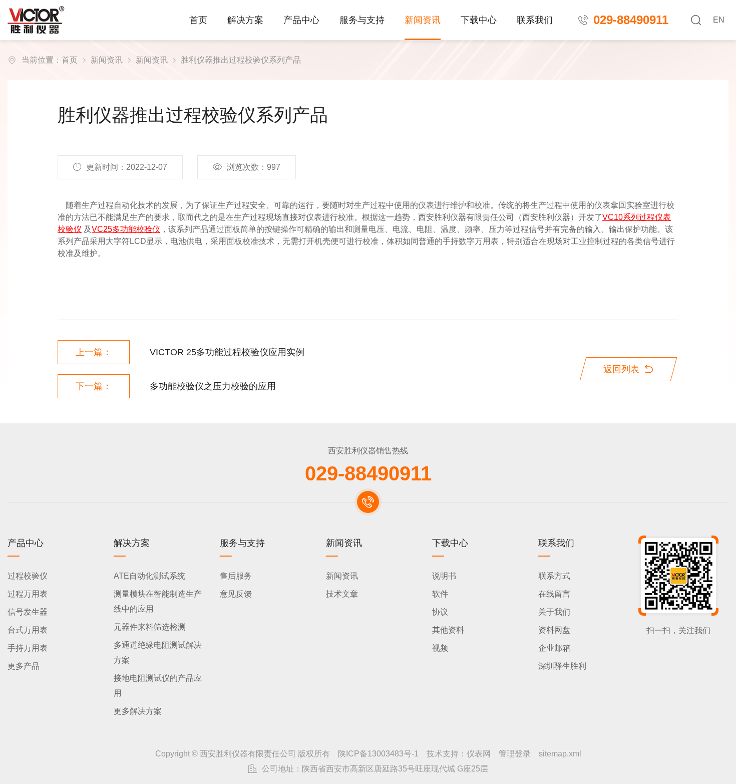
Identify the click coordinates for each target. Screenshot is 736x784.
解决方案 (245, 20)
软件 (440, 594)
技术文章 (342, 594)
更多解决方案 (138, 711)
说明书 (444, 576)
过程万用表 (28, 594)
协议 (440, 612)
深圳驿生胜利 (562, 666)
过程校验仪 (28, 576)
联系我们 (535, 20)
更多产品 (24, 666)
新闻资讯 (423, 20)
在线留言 (554, 594)
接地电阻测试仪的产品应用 (158, 685)
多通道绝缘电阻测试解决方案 (158, 652)
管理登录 (515, 753)
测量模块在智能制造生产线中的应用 (158, 601)
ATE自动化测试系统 (149, 576)
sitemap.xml (560, 753)
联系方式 (554, 576)
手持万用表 (28, 648)
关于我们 (554, 612)
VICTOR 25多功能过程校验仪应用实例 (227, 352)
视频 (440, 648)
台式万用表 (28, 630)
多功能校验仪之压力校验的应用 (213, 386)
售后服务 (236, 576)
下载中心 (479, 20)
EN (718, 20)
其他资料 (448, 630)
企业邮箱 (554, 648)
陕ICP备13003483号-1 (378, 753)
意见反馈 (236, 594)
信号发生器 (28, 612)
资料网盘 (554, 630)
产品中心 (301, 20)
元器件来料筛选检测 (150, 627)
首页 (198, 20)
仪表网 (479, 753)
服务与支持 (362, 20)
